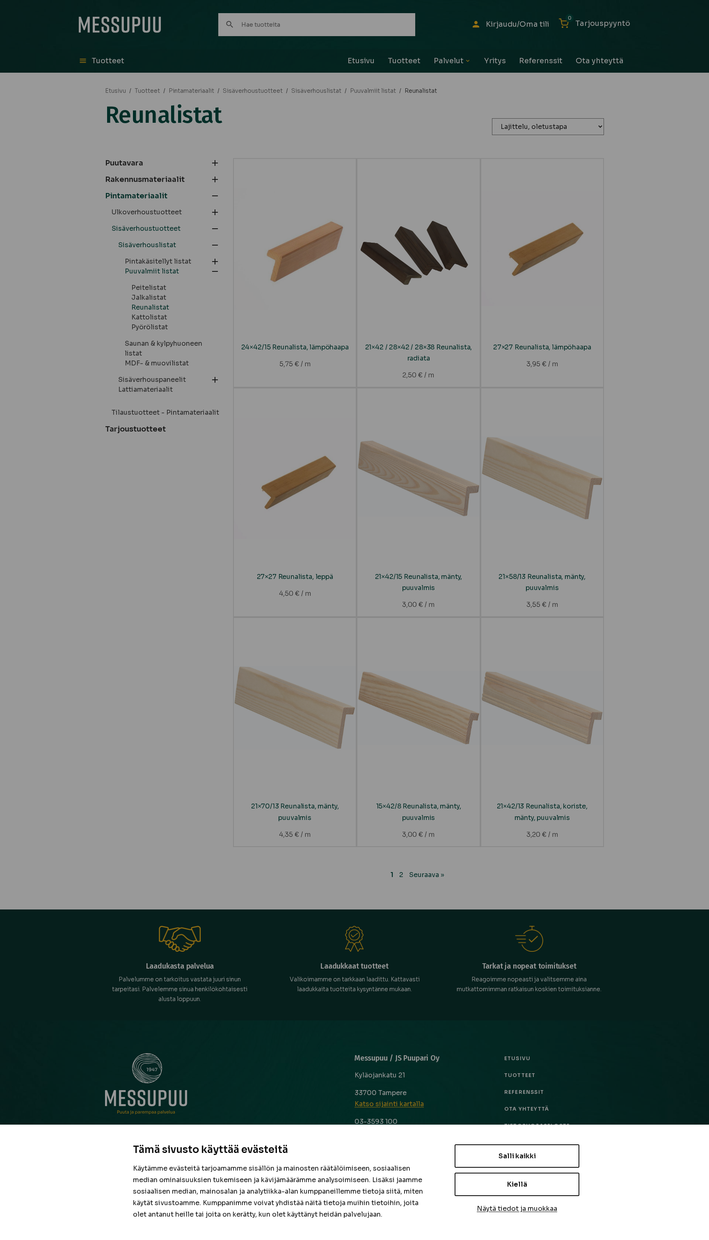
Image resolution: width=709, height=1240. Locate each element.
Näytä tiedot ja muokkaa (517, 1208)
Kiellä (517, 1184)
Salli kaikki (517, 1156)
